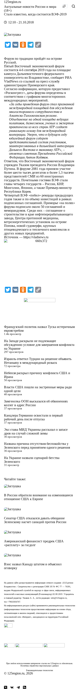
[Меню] (65, 6)
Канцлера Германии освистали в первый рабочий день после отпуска (33, 417)
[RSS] (24, 687)
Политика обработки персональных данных (39, 666)
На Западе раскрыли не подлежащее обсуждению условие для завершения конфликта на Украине (39, 344)
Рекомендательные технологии (39, 670)
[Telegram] (18, 687)
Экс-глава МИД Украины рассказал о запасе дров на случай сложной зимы (36, 431)
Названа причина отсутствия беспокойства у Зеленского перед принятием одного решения (37, 445)
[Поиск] (73, 6)
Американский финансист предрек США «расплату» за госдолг (34, 543)
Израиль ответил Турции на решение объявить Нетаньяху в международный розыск (37, 360)
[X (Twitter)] (5, 687)
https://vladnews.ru (35, 237)
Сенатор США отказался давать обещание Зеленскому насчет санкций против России (35, 520)
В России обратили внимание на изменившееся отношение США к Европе (38, 497)
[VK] (11, 687)
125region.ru (12, 2)
